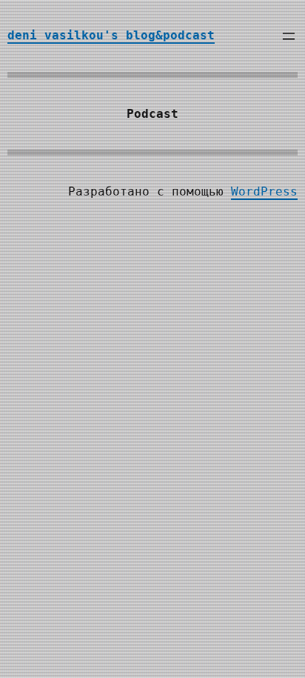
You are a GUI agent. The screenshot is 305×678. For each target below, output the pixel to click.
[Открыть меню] (289, 36)
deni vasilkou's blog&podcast (111, 35)
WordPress (264, 192)
